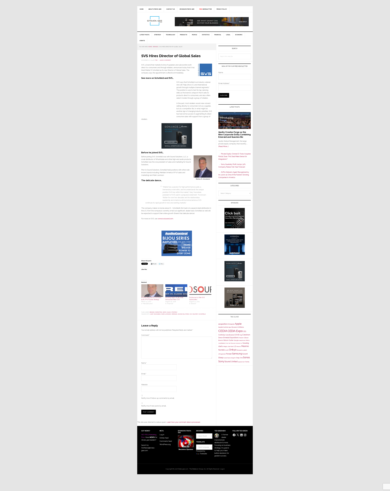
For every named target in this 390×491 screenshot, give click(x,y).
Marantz (239, 346)
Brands (152, 312)
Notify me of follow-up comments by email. (157, 398)
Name (144, 363)
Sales (169, 312)
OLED (227, 350)
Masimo (245, 346)
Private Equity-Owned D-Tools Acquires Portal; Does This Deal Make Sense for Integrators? (234, 156)
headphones (242, 340)
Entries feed (164, 438)
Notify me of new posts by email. (153, 406)
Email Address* (224, 83)
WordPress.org (165, 444)
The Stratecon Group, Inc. (197, 469)
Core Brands (229, 335)
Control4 (221, 335)
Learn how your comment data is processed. (183, 422)
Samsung (237, 353)
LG (235, 346)
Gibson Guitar (228, 340)
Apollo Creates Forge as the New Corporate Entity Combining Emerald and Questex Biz (234, 134)
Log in (162, 435)
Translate (203, 454)
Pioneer (229, 354)
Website (144, 385)
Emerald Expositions (231, 338)
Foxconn (241, 337)
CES (244, 331)
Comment (145, 335)
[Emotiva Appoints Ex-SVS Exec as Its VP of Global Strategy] (152, 290)
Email (143, 374)
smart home (227, 358)
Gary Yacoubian (155, 314)
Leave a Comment (165, 60)
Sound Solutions (183, 314)
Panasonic (240, 350)
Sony (221, 361)
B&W (230, 327)
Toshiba (247, 362)
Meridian (174, 314)
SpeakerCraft (241, 361)
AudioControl (223, 327)
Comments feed (166, 441)
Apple (238, 323)
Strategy (174, 312)
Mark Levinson (166, 314)
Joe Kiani (230, 346)
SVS (191, 314)
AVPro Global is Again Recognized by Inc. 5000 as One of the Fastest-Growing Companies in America (233, 174)
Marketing (158, 312)
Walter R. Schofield (199, 314)
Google (236, 340)
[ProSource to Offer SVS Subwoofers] (200, 290)
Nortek (221, 350)
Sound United (231, 361)
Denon (220, 337)
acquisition (223, 324)
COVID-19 (238, 335)
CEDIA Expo (235, 331)
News (164, 312)
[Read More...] (223, 146)
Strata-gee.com (154, 20)
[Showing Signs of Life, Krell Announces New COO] (176, 290)
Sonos (246, 357)
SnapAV (233, 358)
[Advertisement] (159, 101)
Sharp (221, 357)
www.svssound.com (165, 219)
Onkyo (232, 349)
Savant (245, 354)
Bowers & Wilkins (238, 327)
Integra (225, 346)
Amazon (231, 324)
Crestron (246, 335)
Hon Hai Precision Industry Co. (234, 343)
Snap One (239, 358)
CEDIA (222, 331)
